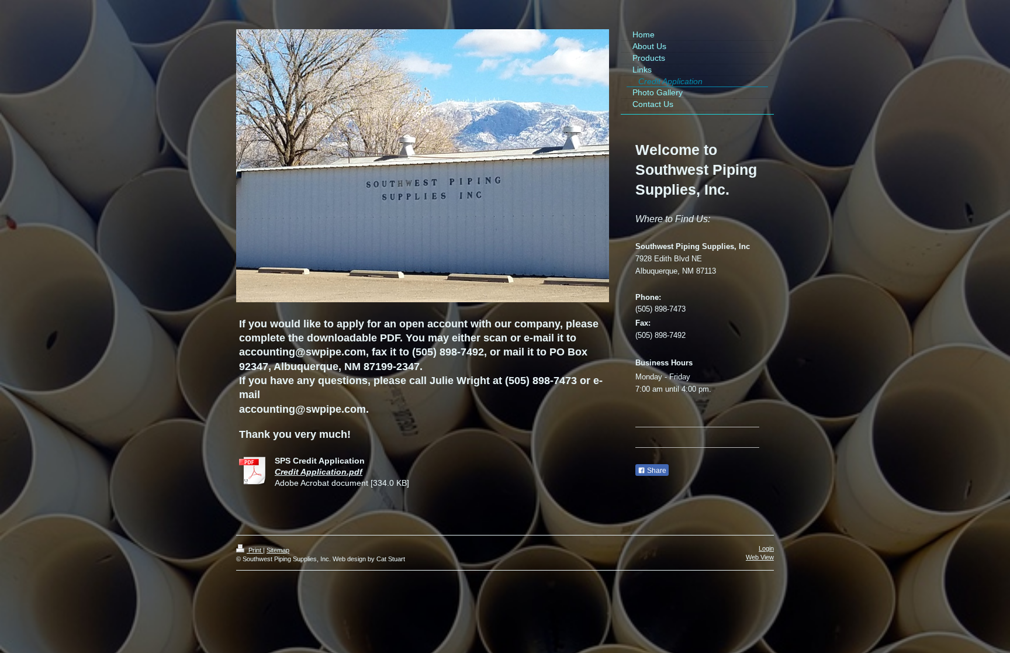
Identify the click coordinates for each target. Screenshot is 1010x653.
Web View (760, 557)
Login (766, 548)
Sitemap (278, 550)
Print (255, 550)
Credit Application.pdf (318, 471)
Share (655, 471)
